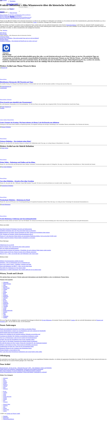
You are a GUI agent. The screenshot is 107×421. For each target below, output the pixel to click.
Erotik (4, 309)
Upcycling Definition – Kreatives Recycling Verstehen (17, 181)
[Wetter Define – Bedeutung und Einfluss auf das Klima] (4, 148)
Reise (4, 293)
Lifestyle (5, 297)
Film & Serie (6, 288)
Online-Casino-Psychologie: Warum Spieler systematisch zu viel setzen (17, 237)
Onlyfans (5, 305)
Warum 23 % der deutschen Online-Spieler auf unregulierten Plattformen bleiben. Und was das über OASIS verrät (28, 236)
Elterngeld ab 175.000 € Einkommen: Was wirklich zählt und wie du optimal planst (20, 269)
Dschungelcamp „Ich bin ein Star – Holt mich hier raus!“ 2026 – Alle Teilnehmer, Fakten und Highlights (26, 368)
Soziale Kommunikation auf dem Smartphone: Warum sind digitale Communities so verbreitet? (23, 372)
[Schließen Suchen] (19, 11)
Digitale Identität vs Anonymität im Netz (10, 350)
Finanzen (5, 295)
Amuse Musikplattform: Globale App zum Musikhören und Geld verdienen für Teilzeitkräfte (23, 330)
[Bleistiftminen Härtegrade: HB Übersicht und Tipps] (3, 67)
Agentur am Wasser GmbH (13, 413)
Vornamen (5, 401)
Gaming (5, 119)
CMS (4, 314)
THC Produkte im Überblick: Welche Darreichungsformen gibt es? (16, 234)
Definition (5, 30)
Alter (4, 285)
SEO (4, 313)
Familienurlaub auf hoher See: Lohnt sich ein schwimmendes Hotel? (17, 346)
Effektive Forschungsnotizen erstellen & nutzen (11, 261)
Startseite (5, 416)
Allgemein (9, 99)
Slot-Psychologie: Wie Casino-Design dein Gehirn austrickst (15, 246)
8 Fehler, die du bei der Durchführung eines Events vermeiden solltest (17, 339)
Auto (4, 290)
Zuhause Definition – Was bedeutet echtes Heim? (15, 141)
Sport (4, 299)
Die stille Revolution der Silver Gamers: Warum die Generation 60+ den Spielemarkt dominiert (23, 343)
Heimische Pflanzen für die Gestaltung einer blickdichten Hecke (16, 348)
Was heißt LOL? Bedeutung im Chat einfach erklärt (13, 268)
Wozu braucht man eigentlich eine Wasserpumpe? (16, 102)
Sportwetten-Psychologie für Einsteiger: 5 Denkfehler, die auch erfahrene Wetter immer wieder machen (25, 250)
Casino (1, 119)
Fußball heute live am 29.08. (7, 245)
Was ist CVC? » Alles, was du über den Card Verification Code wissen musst (19, 253)
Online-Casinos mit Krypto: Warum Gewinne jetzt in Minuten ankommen (18, 252)
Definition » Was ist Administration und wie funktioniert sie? (15, 262)
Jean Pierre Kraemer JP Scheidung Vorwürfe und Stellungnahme (16, 229)
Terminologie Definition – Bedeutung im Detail (15, 200)
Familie (5, 292)
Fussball (5, 286)
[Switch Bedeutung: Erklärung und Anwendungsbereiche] (5, 204)
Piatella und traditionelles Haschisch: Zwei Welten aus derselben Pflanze (18, 329)
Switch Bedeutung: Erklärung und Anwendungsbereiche (18, 219)
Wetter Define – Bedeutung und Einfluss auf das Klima (17, 162)
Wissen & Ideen (3, 79)
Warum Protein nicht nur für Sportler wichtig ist (11, 332)
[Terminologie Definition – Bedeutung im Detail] (6, 185)
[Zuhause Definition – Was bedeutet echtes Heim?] (5, 127)
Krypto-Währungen (47, 320)
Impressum (6, 417)
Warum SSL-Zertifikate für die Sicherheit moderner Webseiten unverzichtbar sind (20, 334)
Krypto (5, 300)
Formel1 (5, 312)
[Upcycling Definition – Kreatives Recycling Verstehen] (6, 167)
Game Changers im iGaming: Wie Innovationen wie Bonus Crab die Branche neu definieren (29, 122)
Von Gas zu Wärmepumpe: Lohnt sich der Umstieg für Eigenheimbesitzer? (18, 337)
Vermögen (5, 316)
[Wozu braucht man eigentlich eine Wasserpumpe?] (7, 88)
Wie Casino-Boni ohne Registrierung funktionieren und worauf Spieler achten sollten (21, 351)
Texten (35, 22)
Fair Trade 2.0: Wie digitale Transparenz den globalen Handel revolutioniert (18, 341)
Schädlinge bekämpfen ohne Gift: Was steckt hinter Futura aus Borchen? (18, 230)
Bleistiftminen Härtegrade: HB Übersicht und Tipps (16, 82)
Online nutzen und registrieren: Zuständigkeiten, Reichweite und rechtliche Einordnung (21, 369)
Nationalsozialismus (71, 25)
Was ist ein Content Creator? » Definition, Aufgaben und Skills (15, 264)
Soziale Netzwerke (7, 310)
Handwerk (5, 296)
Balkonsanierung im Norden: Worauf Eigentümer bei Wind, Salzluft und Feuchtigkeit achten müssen (25, 232)
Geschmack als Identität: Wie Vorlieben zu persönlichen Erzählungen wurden (19, 336)
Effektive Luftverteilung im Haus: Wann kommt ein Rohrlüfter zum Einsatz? (19, 344)
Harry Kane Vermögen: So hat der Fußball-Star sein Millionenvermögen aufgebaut (20, 370)
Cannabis (5, 306)
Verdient (5, 317)
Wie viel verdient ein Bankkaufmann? (9, 248)
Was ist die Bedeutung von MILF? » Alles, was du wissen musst (16, 266)
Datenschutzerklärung (8, 419)
